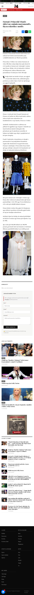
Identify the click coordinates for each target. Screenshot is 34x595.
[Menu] (2, 6)
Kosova (20, 538)
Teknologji (4, 574)
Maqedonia (20, 544)
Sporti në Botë (5, 555)
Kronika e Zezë (5, 541)
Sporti (3, 552)
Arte (19, 552)
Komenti (6, 315)
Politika (3, 533)
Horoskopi (4, 584)
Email (5, 309)
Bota (19, 533)
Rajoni (19, 541)
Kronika (3, 538)
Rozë (3, 582)
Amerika (20, 536)
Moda (3, 579)
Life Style (4, 576)
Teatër (19, 563)
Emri (5, 303)
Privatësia (26, 591)
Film (19, 555)
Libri (19, 557)
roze (5, 15)
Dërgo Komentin (10, 327)
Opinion (3, 557)
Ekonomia (4, 536)
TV (18, 565)
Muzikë (19, 560)
